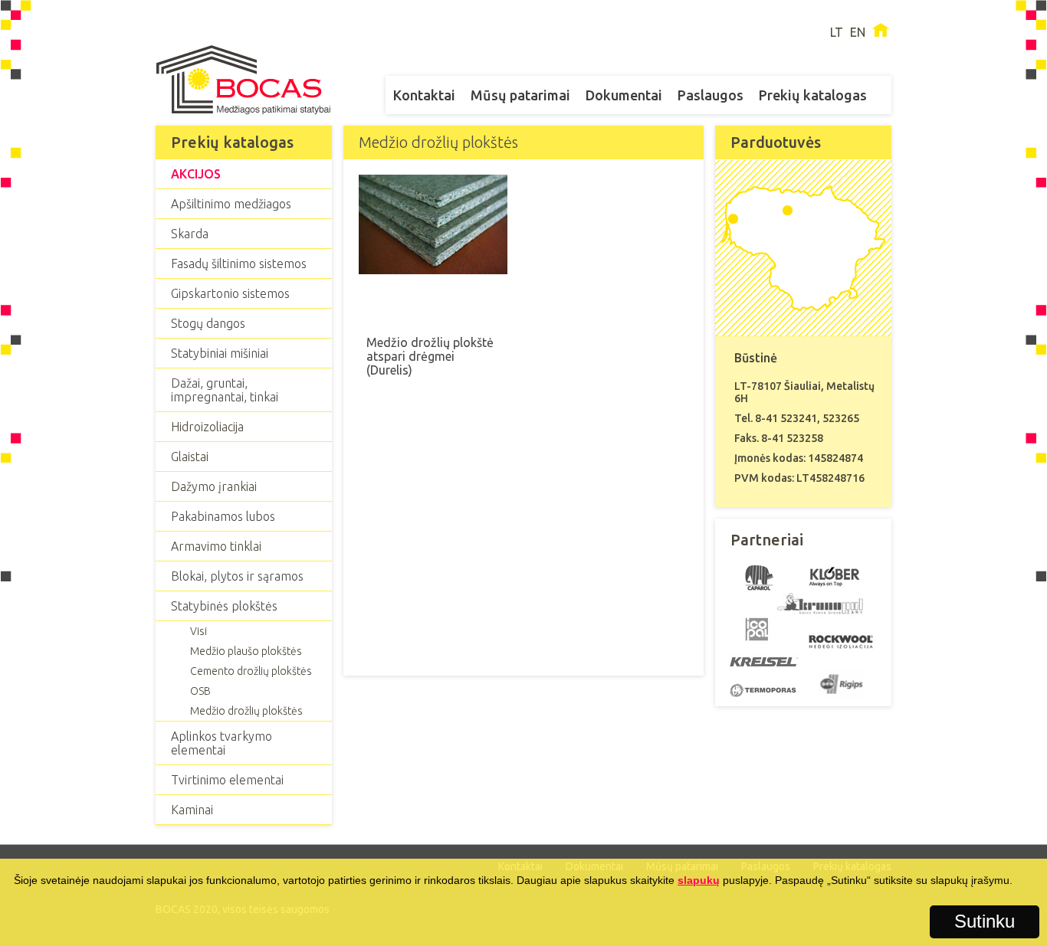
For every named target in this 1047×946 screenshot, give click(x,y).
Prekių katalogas (813, 95)
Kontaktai (424, 95)
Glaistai (189, 456)
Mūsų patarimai (520, 95)
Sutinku (984, 921)
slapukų (699, 880)
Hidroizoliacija (207, 427)
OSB (200, 691)
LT (836, 32)
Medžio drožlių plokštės (246, 711)
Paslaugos (710, 95)
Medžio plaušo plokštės (246, 651)
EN (857, 32)
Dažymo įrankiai (214, 486)
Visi (198, 631)
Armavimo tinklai (216, 546)
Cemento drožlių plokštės (251, 671)
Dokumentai (624, 95)
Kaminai (192, 810)
